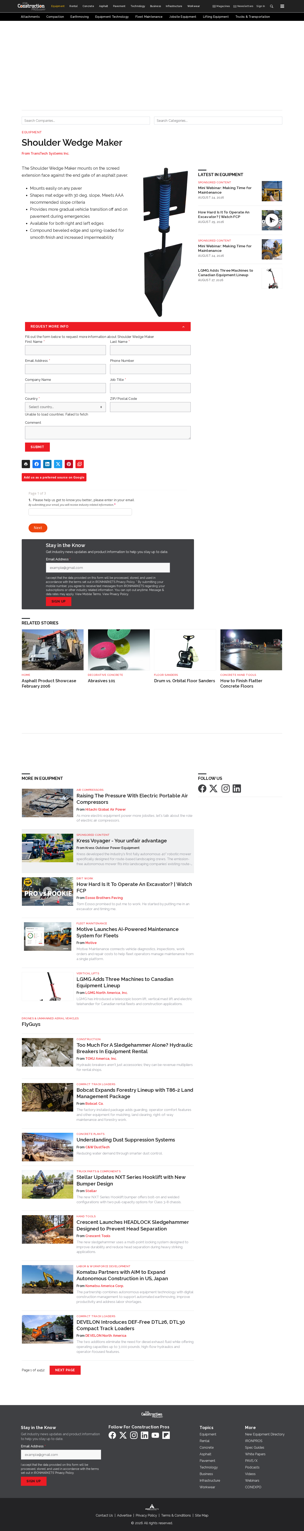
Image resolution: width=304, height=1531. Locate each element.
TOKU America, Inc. (101, 1059)
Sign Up (58, 601)
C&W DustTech (97, 1147)
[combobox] (86, 120)
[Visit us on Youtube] (155, 1435)
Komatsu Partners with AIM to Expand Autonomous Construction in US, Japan (122, 1275)
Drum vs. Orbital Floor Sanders (184, 680)
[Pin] (69, 464)
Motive (91, 943)
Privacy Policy (119, 594)
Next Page (65, 1370)
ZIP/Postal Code (123, 398)
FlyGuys (31, 1024)
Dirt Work (85, 878)
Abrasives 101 (101, 680)
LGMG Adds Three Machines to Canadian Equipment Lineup (225, 272)
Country (32, 398)
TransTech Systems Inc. (50, 153)
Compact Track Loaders (96, 1084)
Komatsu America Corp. (104, 1286)
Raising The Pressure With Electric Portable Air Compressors (132, 799)
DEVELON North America (105, 1336)
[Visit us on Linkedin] (237, 788)
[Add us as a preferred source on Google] (79, 464)
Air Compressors (90, 789)
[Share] (36, 464)
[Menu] (282, 6)
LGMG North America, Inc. (106, 993)
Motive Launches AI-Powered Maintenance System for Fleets (128, 932)
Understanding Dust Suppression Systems (126, 1140)
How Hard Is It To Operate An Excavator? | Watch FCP (223, 214)
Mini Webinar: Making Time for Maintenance (225, 190)
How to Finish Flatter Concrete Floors (241, 683)
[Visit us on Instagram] (225, 788)
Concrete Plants (91, 1134)
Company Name (38, 379)
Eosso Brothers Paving (104, 898)
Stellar (91, 1191)
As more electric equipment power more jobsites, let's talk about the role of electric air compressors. (135, 818)
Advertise (124, 1515)
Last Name (120, 341)
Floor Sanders (166, 674)
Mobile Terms (92, 594)
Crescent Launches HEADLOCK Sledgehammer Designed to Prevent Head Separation (133, 1225)
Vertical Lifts (88, 973)
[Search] (271, 6)
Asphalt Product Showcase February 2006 (49, 683)
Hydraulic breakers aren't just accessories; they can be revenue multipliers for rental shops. (135, 1067)
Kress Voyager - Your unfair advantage (122, 841)
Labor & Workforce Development (104, 1266)
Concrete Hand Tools (238, 674)
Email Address (37, 360)
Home (26, 674)
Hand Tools (86, 1216)
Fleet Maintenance (92, 923)
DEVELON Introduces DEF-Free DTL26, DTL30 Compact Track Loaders (131, 1325)
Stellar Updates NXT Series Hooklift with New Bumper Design (131, 1180)
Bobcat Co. (94, 1104)
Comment (33, 422)
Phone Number (122, 360)
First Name (35, 341)
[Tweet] (58, 464)
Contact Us (104, 1515)
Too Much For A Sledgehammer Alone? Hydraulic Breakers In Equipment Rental (135, 1048)
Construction (89, 1039)
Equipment (32, 132)
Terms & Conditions (176, 1515)
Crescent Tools (97, 1236)
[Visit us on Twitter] (213, 788)
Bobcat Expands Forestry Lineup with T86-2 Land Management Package (135, 1093)
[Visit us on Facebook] (202, 788)
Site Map (201, 1515)
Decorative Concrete (105, 674)
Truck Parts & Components (99, 1171)
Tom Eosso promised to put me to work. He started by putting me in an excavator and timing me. (133, 906)
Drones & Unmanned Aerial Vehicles (50, 1018)
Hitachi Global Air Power (105, 809)
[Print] (26, 464)
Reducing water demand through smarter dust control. (120, 1153)
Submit (37, 447)
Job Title (118, 379)
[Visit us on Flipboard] (166, 1435)
